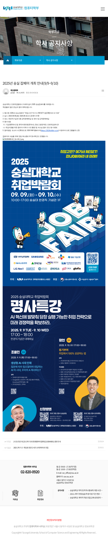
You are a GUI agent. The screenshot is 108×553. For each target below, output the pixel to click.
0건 (13, 92)
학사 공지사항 (52, 60)
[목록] (102, 90)
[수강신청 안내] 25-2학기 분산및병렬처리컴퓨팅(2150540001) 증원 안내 (37, 441)
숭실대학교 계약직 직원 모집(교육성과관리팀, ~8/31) (86, 497)
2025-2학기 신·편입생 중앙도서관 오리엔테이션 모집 (30, 447)
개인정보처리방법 (54, 520)
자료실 (15, 499)
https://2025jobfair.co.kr (49, 130)
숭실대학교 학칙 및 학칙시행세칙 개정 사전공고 (86, 490)
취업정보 (40, 499)
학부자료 (18, 60)
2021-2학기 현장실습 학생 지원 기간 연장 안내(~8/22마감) (86, 494)
